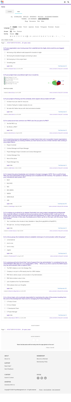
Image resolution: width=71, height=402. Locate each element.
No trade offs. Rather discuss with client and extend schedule (23, 108)
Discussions (32, 21)
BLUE (8, 180)
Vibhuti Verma (12, 114)
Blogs (26, 21)
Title (17, 34)
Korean (37, 27)
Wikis (42, 21)
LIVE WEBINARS (32, 19)
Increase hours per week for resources (17, 101)
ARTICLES (25, 16)
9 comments (65, 133)
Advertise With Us (10, 384)
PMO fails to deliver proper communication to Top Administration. (24, 274)
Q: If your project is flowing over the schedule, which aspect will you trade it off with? (29, 98)
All (10, 27)
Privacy (41, 389)
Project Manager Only (13, 162)
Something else (11, 62)
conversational (11, 239)
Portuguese (44, 27)
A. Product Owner (12, 301)
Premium (19, 31)
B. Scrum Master (11, 305)
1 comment (65, 256)
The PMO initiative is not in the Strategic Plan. (19, 268)
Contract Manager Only (13, 155)
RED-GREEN (10, 190)
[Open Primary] (64, 2)
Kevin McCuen (12, 133)
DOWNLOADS (18, 16)
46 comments (65, 206)
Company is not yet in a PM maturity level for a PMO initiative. (23, 271)
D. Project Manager (12, 311)
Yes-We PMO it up (12, 123)
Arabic (20, 27)
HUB (8, 200)
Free (14, 31)
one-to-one (10, 243)
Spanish (12, 29)
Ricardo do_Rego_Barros (14, 291)
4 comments (65, 92)
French (25, 27)
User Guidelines (47, 389)
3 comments (65, 68)
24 (22, 43)
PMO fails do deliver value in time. (16, 278)
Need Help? (8, 366)
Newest (12, 34)
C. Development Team (13, 308)
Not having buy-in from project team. (17, 59)
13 (18, 43)
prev (25, 43)
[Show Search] (68, 2)
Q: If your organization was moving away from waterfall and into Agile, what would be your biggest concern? (33, 48)
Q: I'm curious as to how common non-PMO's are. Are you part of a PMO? (26, 120)
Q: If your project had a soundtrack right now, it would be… (21, 75)
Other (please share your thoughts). (16, 285)
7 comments (65, 114)
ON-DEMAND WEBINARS (51, 16)
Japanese (31, 27)
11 (15, 43)
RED (8, 186)
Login (8, 66)
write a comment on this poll (56, 68)
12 (16, 43)
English (15, 27)
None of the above (12, 158)
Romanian (51, 27)
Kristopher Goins (12, 68)
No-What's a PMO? (12, 127)
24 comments (65, 291)
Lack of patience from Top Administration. (18, 281)
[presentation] (10, 11)
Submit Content (9, 377)
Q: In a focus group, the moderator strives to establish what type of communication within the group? (34, 237)
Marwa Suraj (11, 92)
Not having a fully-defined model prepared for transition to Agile (24, 52)
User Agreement (56, 389)
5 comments (65, 230)
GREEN (9, 193)
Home (3, 7)
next (29, 43)
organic (9, 250)
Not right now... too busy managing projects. (19, 224)
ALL (12, 16)
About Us (7, 359)
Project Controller (11, 145)
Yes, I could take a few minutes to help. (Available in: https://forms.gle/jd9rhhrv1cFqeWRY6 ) (31, 221)
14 (19, 43)
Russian (57, 27)
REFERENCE (33, 16)
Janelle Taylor (11, 168)
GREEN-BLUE (10, 197)
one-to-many (10, 246)
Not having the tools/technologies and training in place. (22, 55)
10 (14, 43)
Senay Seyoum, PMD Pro (14, 317)
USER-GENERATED (43, 19)
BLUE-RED (9, 183)
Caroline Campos (12, 230)
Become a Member (42, 359)
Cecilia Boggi (11, 206)
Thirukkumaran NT (13, 256)
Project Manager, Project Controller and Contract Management (24, 151)
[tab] (9, 12)
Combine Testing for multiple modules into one (19, 105)
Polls (38, 21)
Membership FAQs (42, 361)
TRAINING (24, 19)
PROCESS (40, 16)
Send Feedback (9, 369)
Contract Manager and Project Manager (18, 148)
